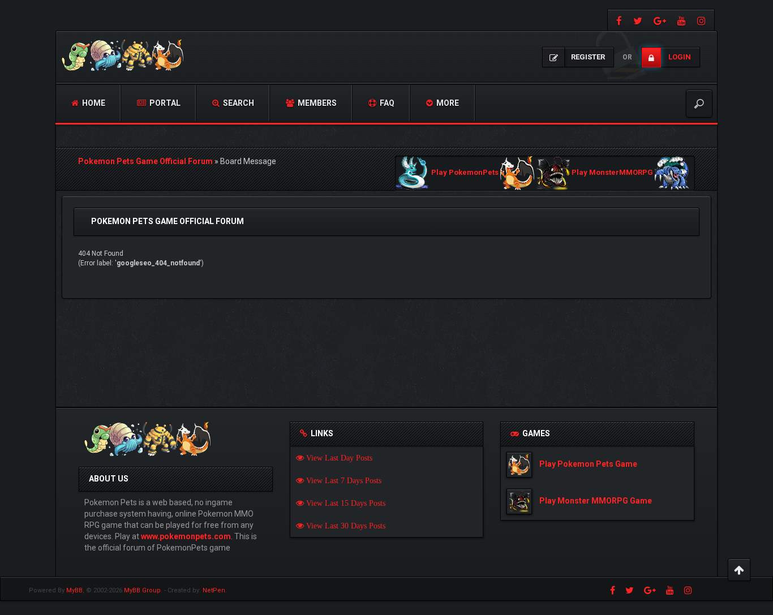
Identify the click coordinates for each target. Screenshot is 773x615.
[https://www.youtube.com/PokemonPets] (682, 20)
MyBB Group (142, 590)
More (447, 102)
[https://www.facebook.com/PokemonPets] (618, 20)
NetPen (214, 590)
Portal (164, 102)
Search (237, 102)
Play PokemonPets (465, 173)
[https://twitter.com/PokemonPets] (638, 20)
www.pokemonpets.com (186, 536)
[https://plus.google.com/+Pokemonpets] (660, 20)
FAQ (386, 102)
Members (316, 102)
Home (92, 102)
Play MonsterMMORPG (612, 173)
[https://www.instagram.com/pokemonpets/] (703, 20)
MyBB (74, 590)
